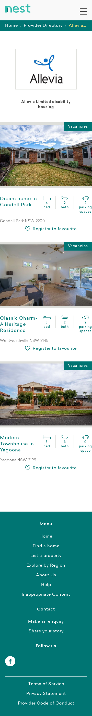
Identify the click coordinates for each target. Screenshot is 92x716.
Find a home (46, 546)
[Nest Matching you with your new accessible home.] (18, 8)
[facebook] (10, 661)
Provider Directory (43, 26)
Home (11, 26)
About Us (46, 575)
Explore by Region (46, 566)
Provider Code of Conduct (46, 703)
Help (46, 585)
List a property (46, 556)
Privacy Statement (46, 694)
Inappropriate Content (46, 595)
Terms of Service (46, 684)
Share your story (46, 631)
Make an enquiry (46, 622)
